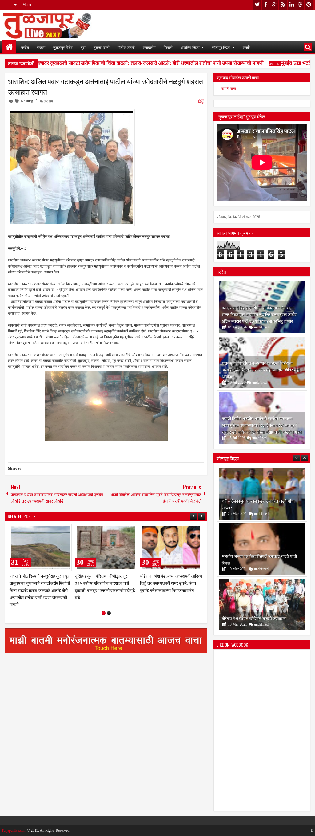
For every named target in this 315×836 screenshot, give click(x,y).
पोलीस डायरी (126, 47)
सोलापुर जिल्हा (221, 47)
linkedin (292, 5)
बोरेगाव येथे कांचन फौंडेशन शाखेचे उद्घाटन (254, 618)
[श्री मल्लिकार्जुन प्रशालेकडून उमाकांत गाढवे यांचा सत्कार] (262, 494)
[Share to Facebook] (51, 530)
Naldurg (27, 101)
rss (283, 5)
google (274, 5)
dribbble (300, 5)
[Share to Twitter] (58, 530)
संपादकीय (149, 47)
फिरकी (168, 47)
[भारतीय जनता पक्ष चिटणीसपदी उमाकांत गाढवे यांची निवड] (262, 549)
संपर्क (246, 47)
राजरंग (41, 47)
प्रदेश (25, 47)
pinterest (309, 5)
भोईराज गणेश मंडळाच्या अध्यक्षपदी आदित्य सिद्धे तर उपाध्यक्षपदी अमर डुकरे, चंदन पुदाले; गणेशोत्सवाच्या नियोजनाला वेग (171, 582)
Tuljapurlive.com (14, 830)
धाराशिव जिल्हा (190, 47)
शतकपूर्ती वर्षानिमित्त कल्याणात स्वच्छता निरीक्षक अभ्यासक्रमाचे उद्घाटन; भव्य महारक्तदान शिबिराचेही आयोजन (261, 369)
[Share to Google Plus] (65, 530)
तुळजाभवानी (102, 47)
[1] (104, 613)
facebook (266, 5)
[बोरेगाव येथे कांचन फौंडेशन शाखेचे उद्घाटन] (262, 604)
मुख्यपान (9, 47)
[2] (109, 613)
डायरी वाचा (228, 88)
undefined (261, 327)
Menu (26, 4)
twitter (257, 5)
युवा (83, 47)
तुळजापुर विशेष (63, 47)
